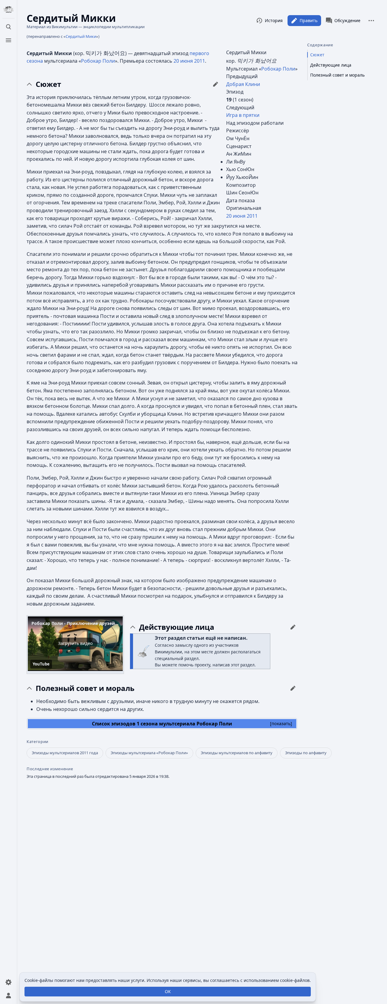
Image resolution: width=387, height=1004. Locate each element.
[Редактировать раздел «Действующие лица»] (293, 627)
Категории (37, 741)
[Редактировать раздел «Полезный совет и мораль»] (293, 688)
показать (281, 723)
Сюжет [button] (48, 84)
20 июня (236, 216)
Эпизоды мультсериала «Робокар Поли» (149, 752)
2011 (252, 216)
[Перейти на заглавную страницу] (8, 10)
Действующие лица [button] (176, 627)
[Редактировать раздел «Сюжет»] (215, 84)
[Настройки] (8, 982)
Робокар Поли (278, 68)
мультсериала (177, 723)
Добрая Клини (243, 84)
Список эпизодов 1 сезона (125, 723)
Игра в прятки (242, 115)
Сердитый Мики (81, 36)
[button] (75, 643)
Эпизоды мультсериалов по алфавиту (236, 752)
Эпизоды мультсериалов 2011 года (65, 752)
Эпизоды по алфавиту (306, 752)
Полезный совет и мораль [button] (85, 688)
